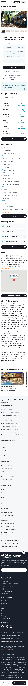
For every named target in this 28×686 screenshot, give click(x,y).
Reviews (3, 608)
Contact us (14, 570)
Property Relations (6, 591)
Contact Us (6, 683)
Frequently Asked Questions (9, 584)
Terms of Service (6, 611)
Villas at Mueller (8, 7)
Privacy (3, 613)
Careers (3, 606)
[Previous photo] (3, 19)
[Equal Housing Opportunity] (17, 556)
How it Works (5, 581)
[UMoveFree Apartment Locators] (6, 556)
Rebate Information (7, 586)
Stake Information (5, 649)
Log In (23, 2)
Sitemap (3, 616)
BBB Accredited (5, 618)
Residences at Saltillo (7, 386)
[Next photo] (24, 19)
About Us (4, 603)
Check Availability (21, 104)
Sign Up (17, 2)
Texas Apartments (6, 601)
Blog (2, 589)
